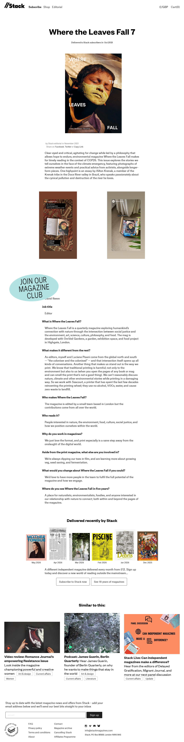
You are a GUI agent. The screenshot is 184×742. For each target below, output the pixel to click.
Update (149, 678)
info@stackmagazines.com (99, 730)
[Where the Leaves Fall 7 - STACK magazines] (14, 5)
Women (10, 678)
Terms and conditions (39, 732)
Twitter (68, 146)
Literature (91, 678)
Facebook (59, 146)
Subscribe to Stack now (73, 581)
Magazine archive (63, 728)
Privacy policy (35, 728)
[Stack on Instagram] (86, 726)
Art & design (24, 673)
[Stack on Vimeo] (90, 726)
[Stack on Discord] (94, 726)
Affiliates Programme (65, 736)
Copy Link (78, 146)
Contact (58, 723)
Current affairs (43, 673)
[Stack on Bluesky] (99, 726)
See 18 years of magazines (109, 581)
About (31, 736)
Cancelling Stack (63, 732)
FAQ (30, 723)
